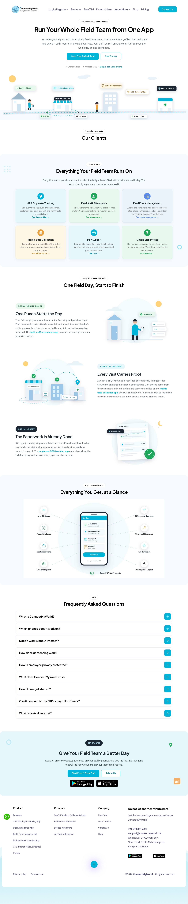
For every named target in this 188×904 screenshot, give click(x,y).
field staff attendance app (44, 332)
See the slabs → (147, 253)
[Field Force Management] (147, 196)
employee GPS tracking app (54, 451)
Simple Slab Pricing (147, 239)
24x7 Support (93, 239)
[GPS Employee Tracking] (40, 196)
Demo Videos (104, 9)
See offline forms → (41, 253)
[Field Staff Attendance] (94, 196)
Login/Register (57, 9)
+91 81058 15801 (137, 828)
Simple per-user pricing (111, 67)
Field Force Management (147, 203)
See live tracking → (40, 217)
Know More (121, 9)
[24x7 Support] (94, 232)
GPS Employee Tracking (40, 203)
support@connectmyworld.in (144, 833)
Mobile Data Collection (41, 239)
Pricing (145, 9)
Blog (135, 9)
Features (76, 9)
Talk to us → (94, 253)
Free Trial (89, 9)
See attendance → (94, 217)
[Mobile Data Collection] (40, 232)
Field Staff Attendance (94, 203)
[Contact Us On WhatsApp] (7, 817)
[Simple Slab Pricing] (147, 232)
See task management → (147, 217)
